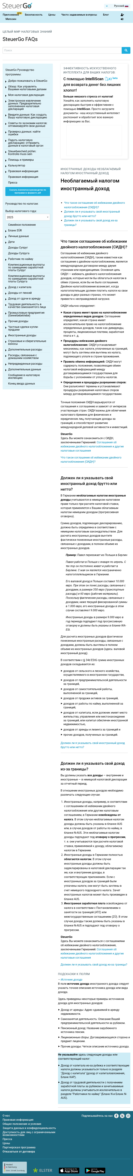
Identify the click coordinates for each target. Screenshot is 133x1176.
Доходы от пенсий (20, 292)
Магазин (11, 19)
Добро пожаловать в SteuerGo (27, 80)
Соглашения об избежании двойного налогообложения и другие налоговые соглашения (92, 446)
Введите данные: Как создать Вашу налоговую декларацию (27, 116)
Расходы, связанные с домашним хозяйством (23, 357)
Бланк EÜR (15, 230)
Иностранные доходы (78, 169)
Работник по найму (20, 259)
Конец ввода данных (21, 383)
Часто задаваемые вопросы (79, 14)
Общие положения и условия (22, 1124)
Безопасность (34, 14)
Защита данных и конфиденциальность (29, 1128)
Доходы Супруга (18, 253)
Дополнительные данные (24, 369)
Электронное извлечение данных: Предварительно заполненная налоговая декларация (24, 105)
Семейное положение (22, 224)
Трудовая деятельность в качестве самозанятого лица (27, 306)
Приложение (11, 14)
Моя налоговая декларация (26, 95)
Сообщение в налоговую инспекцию (24, 376)
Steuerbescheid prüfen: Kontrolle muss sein (22, 153)
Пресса (12, 182)
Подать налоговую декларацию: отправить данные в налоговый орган (25, 142)
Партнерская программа (19, 1147)
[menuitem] (117, 6)
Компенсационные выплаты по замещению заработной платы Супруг (26, 267)
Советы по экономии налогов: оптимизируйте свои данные (27, 124)
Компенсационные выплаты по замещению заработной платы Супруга (26, 278)
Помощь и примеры (21, 159)
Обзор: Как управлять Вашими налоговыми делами (27, 88)
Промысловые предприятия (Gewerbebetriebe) (26, 314)
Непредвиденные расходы (25, 363)
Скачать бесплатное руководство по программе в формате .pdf (27, 191)
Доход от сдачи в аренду (24, 298)
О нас (6, 1115)
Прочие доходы (18, 321)
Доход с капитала (19, 287)
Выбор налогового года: (21, 211)
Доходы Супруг (18, 247)
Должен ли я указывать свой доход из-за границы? (94, 964)
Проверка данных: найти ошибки (24, 133)
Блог (106, 14)
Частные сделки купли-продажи (23, 328)
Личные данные (18, 236)
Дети (11, 241)
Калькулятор (16, 165)
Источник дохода (71, 979)
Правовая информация (23, 171)
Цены (51, 14)
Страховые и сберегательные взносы (27, 342)
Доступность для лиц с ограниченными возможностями (29, 1134)
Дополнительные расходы (25, 349)
